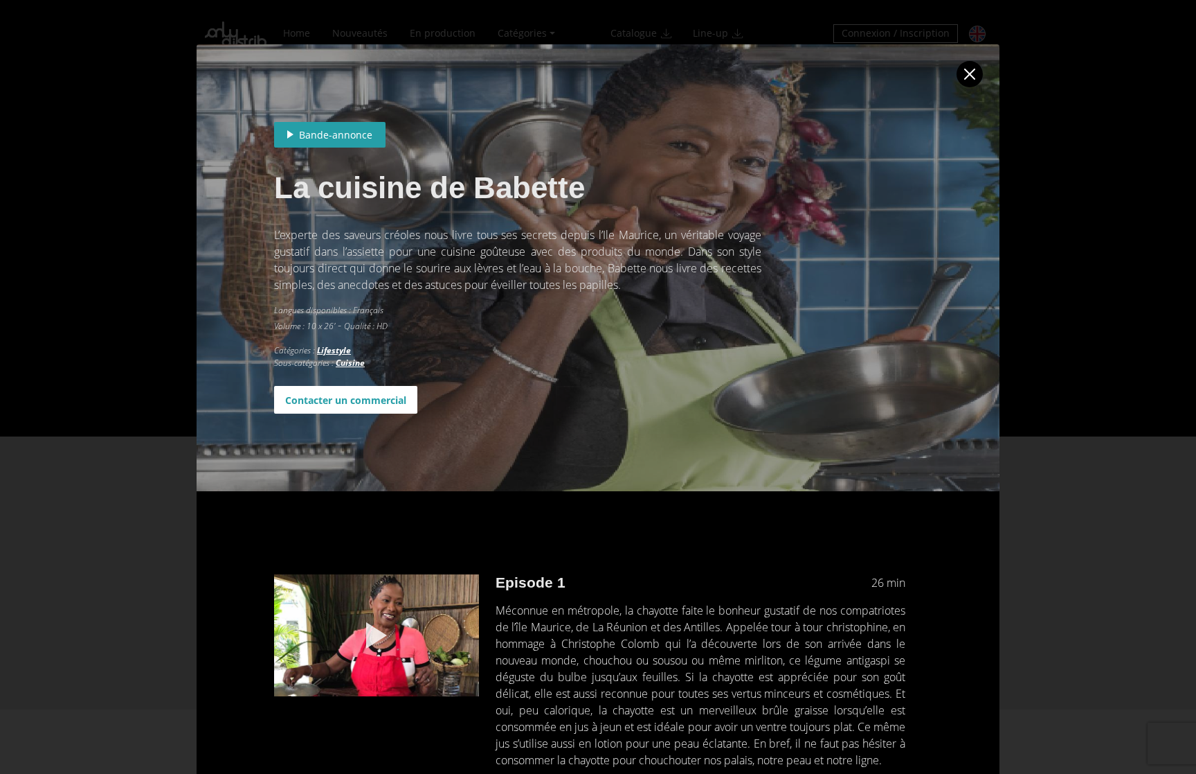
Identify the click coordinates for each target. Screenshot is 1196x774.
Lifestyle (334, 350)
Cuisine (350, 363)
